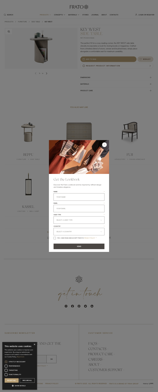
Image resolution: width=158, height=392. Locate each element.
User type (57, 214)
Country (57, 226)
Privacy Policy (89, 238)
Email (55, 203)
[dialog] (19, 366)
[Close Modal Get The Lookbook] (104, 144)
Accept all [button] (11, 380)
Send (79, 246)
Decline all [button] (27, 380)
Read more (20, 357)
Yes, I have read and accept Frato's (70, 238)
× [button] (34, 344)
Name (55, 191)
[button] (20, 385)
